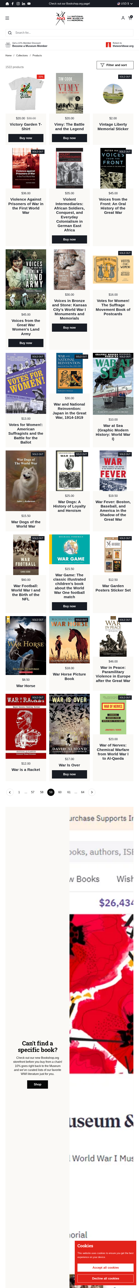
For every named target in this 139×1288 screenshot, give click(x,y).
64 (83, 792)
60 (61, 792)
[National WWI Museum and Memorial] (69, 18)
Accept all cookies (105, 1267)
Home (8, 55)
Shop (37, 1084)
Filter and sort (116, 65)
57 (33, 792)
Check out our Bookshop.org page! (69, 3)
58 (42, 792)
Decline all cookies (105, 1278)
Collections (22, 55)
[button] (130, 18)
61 (70, 792)
